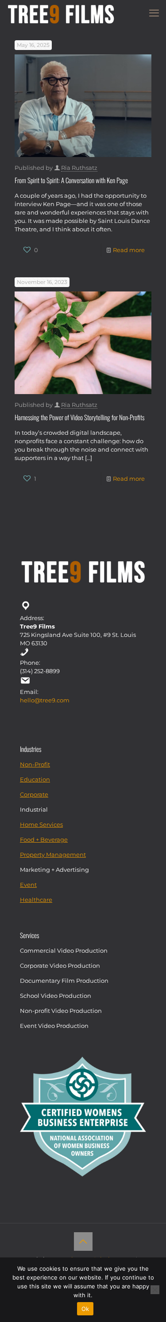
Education (35, 779)
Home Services (41, 824)
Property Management (53, 854)
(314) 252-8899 (40, 670)
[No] (155, 1289)
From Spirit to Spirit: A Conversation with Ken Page (71, 180)
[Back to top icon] (83, 1241)
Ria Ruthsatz (79, 167)
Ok (85, 1308)
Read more (129, 249)
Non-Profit (35, 764)
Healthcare (36, 899)
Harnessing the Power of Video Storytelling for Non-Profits (79, 417)
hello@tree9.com (44, 700)
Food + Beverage (44, 839)
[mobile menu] (154, 13)
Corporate (34, 794)
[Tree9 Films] (61, 13)
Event (28, 884)
